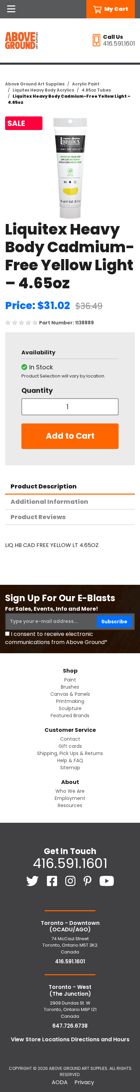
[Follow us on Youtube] (107, 880)
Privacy (84, 1082)
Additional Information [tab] (49, 501)
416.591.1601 (70, 863)
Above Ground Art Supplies (35, 84)
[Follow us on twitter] (33, 880)
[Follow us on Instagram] (71, 880)
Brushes (70, 687)
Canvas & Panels (70, 694)
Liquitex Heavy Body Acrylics (43, 90)
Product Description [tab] (44, 486)
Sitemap (70, 767)
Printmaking (70, 701)
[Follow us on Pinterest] (88, 880)
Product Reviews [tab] (38, 517)
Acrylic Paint (86, 84)
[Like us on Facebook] (52, 880)
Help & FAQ (70, 760)
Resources (70, 805)
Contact (70, 739)
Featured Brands (70, 715)
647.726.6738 (70, 1025)
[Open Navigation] (11, 9)
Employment (70, 798)
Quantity (37, 390)
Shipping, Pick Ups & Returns (70, 753)
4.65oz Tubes (96, 90)
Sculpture (70, 708)
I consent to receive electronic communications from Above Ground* (56, 638)
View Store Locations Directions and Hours (70, 1039)
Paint (70, 679)
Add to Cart (70, 435)
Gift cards (70, 746)
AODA (60, 1082)
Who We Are (70, 791)
